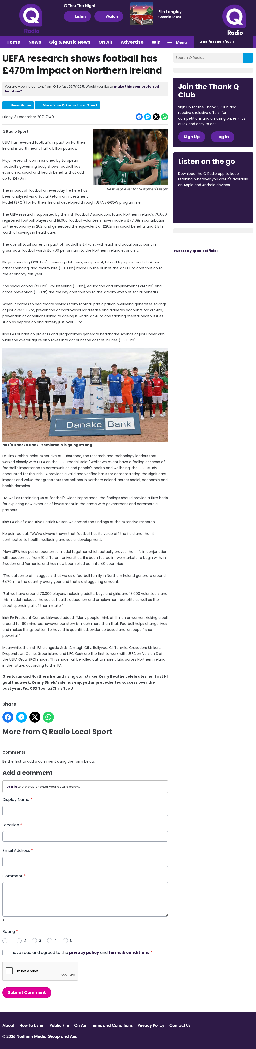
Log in (11, 786)
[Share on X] (156, 116)
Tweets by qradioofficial (195, 250)
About (8, 1025)
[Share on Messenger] (147, 116)
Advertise (132, 42)
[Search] (249, 58)
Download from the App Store (197, 198)
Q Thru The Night (80, 5)
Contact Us (180, 1025)
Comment (14, 876)
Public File (59, 1025)
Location (12, 825)
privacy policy (84, 952)
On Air (105, 42)
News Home (20, 105)
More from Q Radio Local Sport (70, 105)
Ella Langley (170, 11)
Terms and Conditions (112, 1025)
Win (156, 42)
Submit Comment (27, 992)
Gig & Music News (69, 42)
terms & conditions (129, 952)
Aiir (73, 1036)
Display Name (17, 799)
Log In (222, 137)
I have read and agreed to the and (81, 952)
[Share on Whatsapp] (164, 116)
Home (13, 42)
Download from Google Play (197, 211)
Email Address (17, 850)
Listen (80, 16)
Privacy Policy (151, 1025)
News (34, 42)
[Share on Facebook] (139, 116)
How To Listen (32, 1025)
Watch (112, 16)
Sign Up (192, 137)
